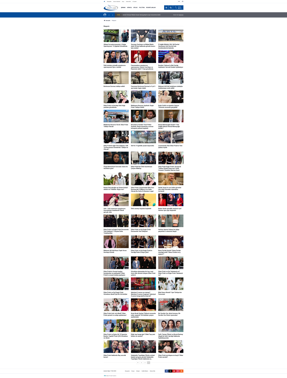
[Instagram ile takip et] (178, 371)
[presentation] (109, 15)
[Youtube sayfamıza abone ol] (174, 371)
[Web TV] (179, 1)
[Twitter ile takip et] (170, 371)
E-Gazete (134, 1)
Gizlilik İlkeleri (145, 371)
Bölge (135, 7)
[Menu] (166, 7)
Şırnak (123, 7)
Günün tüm (178, 15)
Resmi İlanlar (151, 7)
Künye (132, 371)
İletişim (138, 371)
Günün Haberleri (116, 1)
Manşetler (109, 1)
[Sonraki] (148, 362)
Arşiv (123, 1)
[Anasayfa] (104, 1)
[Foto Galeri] (182, 1)
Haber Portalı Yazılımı (111, 375)
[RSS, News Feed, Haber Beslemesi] (181, 371)
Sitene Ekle (128, 1)
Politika (142, 7)
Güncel (129, 7)
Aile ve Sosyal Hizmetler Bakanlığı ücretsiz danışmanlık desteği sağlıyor (141, 15)
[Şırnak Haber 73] (111, 7)
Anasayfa (107, 20)
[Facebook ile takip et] (166, 371)
